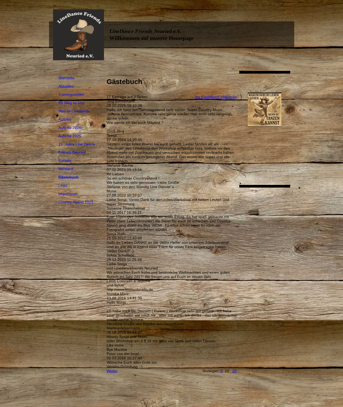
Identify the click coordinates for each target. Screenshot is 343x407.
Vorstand (65, 169)
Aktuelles (66, 86)
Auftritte (65, 119)
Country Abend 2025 (75, 202)
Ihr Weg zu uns (71, 103)
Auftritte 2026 (69, 127)
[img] (78, 34)
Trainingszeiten (71, 94)
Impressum (67, 194)
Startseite (66, 78)
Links (62, 185)
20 (234, 371)
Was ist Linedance (73, 111)
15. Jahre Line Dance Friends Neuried (76, 148)
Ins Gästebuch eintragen (216, 97)
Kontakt (64, 160)
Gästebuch (68, 177)
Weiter (112, 371)
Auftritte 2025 (69, 136)
